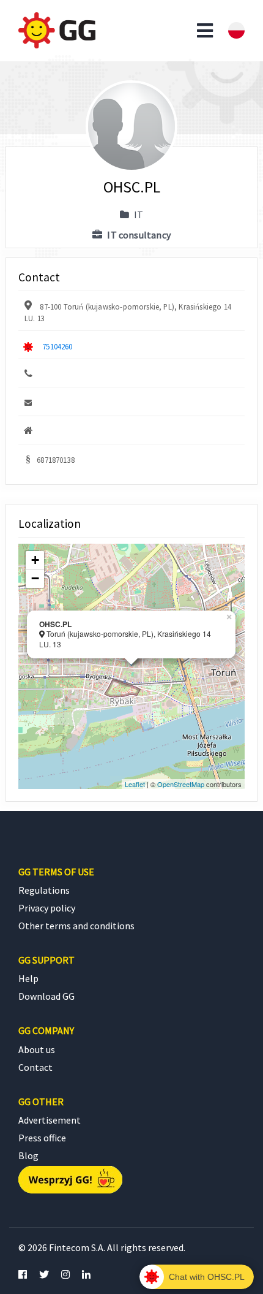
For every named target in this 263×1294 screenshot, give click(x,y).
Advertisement (49, 1120)
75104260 (57, 346)
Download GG (46, 996)
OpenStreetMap (180, 784)
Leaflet (135, 784)
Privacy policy (46, 908)
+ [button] (35, 560)
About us (36, 1049)
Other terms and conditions (76, 925)
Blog (28, 1155)
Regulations (44, 890)
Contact (35, 1067)
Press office (42, 1138)
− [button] (35, 578)
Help (28, 978)
